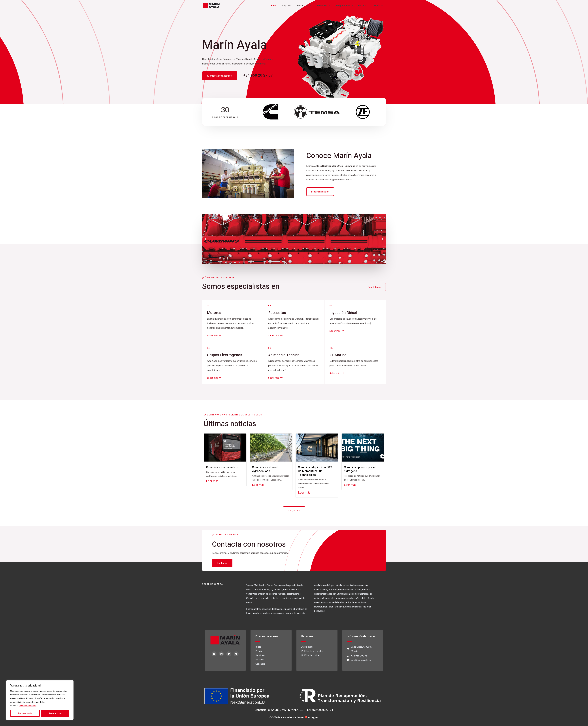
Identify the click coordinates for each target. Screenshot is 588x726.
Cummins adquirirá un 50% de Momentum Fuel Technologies (315, 471)
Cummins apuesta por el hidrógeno (359, 469)
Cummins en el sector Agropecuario (266, 469)
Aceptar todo (55, 713)
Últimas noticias (230, 424)
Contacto (378, 5)
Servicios (322, 5)
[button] (205, 239)
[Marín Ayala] (211, 5)
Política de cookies (27, 705)
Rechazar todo (25, 713)
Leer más (212, 481)
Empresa (286, 5)
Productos (302, 5)
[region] (40, 700)
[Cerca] (70, 683)
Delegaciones (342, 5)
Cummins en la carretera (222, 467)
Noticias (363, 5)
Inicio (274, 5)
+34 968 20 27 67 (258, 75)
